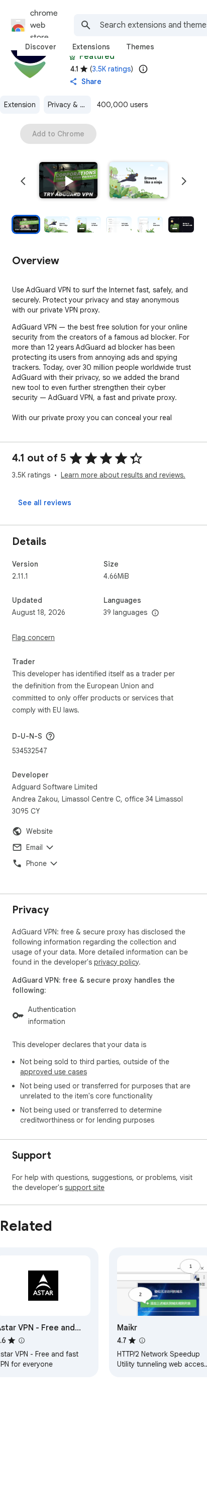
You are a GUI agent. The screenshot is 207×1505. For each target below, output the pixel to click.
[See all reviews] (44, 503)
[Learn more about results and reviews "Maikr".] (142, 1340)
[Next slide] (184, 181)
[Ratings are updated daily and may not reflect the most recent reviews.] (143, 69)
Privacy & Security (69, 104)
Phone (36, 863)
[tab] (40, 47)
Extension (20, 104)
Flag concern (33, 637)
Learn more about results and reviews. (123, 475)
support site (85, 1187)
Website (39, 831)
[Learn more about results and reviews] (50, 736)
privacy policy (116, 962)
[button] (68, 181)
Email (34, 847)
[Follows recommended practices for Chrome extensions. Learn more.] (72, 56)
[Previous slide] (23, 181)
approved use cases (53, 1071)
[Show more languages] (155, 613)
